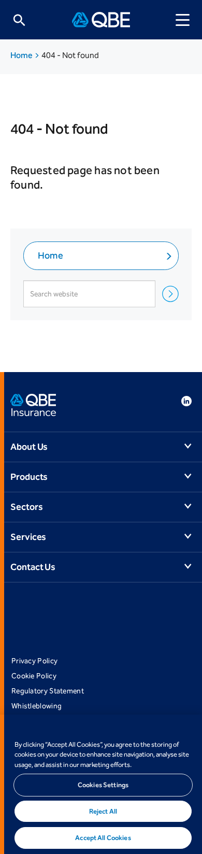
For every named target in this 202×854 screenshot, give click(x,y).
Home (22, 55)
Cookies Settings (103, 785)
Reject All (103, 811)
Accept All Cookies (103, 838)
